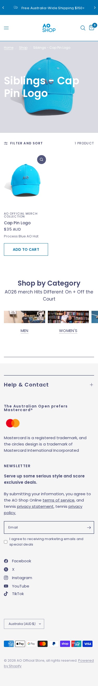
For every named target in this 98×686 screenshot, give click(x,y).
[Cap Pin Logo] (26, 180)
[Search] (83, 28)
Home (8, 47)
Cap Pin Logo (17, 223)
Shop (23, 47)
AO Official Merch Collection (21, 215)
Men (24, 330)
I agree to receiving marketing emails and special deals (46, 541)
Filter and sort (26, 143)
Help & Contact (26, 384)
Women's (68, 330)
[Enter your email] (89, 527)
